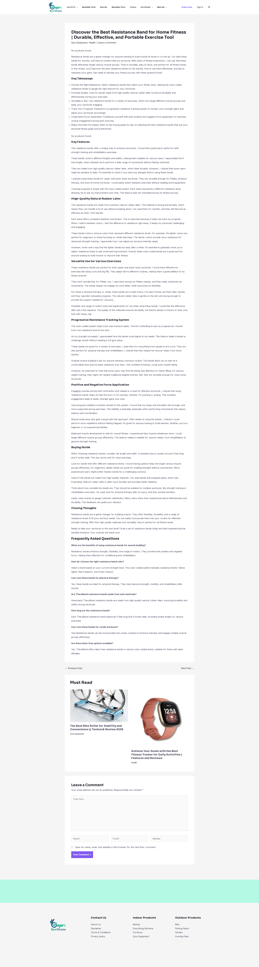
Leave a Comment (107, 42)
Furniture (137, 932)
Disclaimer (96, 928)
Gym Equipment (79, 42)
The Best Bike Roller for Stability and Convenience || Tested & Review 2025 (96, 727)
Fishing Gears (182, 928)
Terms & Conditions (101, 932)
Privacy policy (98, 936)
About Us (96, 924)
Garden (179, 932)
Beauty (136, 924)
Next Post (187, 668)
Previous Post (73, 668)
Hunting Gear (182, 936)
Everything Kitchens (143, 928)
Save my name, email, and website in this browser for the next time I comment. (115, 847)
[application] (76, 7)
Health (92, 42)
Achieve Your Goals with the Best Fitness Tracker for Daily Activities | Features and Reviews (156, 754)
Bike (177, 924)
